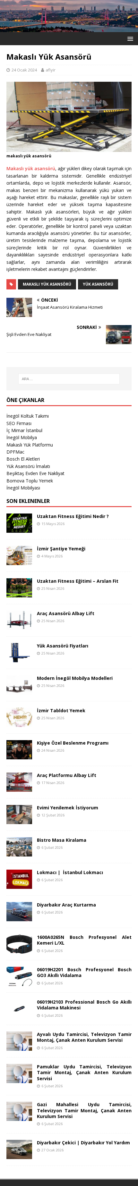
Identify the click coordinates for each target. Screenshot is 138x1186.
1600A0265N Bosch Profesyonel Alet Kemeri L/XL (84, 940)
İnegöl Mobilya (21, 437)
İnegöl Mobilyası (23, 488)
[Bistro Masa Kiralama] (19, 853)
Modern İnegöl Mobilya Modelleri (75, 678)
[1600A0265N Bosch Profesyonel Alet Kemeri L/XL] (19, 950)
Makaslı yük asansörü (30, 168)
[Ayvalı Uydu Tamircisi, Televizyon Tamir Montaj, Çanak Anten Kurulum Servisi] (19, 1047)
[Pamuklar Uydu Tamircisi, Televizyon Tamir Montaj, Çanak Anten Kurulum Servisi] (19, 1079)
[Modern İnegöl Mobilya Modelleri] (19, 691)
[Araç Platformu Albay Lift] (19, 788)
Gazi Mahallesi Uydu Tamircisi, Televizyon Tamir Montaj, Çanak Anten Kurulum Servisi (84, 1110)
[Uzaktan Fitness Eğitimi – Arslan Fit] (19, 594)
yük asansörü (98, 284)
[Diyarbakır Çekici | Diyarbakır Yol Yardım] (19, 1155)
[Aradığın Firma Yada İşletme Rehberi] (69, 28)
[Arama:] (69, 378)
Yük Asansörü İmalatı (28, 466)
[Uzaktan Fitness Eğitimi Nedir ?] (19, 529)
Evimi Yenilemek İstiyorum (67, 808)
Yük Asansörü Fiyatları (62, 646)
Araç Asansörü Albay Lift (65, 613)
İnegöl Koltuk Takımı (27, 416)
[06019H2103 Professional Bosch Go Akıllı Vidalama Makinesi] (19, 1015)
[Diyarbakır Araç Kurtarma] (19, 918)
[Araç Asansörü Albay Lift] (19, 626)
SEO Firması (18, 423)
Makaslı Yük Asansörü (47, 284)
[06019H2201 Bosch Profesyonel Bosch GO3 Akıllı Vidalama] (19, 982)
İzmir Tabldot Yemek (61, 710)
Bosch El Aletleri (23, 459)
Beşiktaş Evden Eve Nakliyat (35, 473)
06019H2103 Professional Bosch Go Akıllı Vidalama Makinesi (84, 1005)
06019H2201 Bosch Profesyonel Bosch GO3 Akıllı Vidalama (84, 972)
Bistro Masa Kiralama (61, 840)
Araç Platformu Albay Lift (66, 775)
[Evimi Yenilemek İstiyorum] (19, 820)
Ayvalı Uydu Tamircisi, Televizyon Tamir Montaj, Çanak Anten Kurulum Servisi (84, 1037)
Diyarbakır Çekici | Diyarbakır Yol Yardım (83, 1143)
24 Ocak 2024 (24, 70)
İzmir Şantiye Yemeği (61, 549)
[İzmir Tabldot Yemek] (19, 723)
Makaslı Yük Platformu (29, 445)
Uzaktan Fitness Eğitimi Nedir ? (73, 516)
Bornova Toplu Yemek (29, 481)
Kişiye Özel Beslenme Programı (72, 743)
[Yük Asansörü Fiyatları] (19, 659)
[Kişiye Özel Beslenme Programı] (19, 756)
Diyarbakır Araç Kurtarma (66, 905)
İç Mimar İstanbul (24, 430)
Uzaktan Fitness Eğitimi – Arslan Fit (77, 581)
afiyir (51, 70)
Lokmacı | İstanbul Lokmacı (70, 872)
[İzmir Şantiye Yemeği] (19, 561)
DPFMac (15, 452)
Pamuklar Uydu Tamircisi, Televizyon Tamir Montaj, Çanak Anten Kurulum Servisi (84, 1072)
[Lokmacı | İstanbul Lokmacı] (19, 885)
